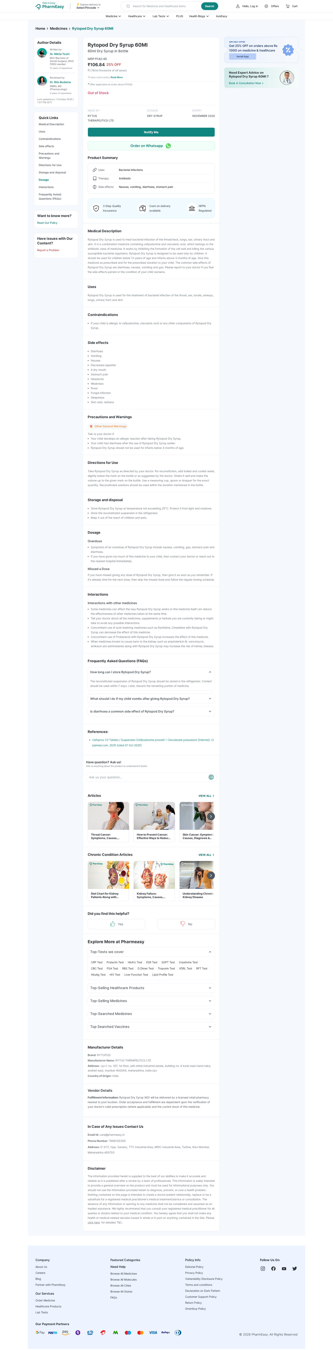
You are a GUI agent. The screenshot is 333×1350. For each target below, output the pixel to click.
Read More (117, 77)
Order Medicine (45, 1300)
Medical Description (51, 124)
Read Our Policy (47, 222)
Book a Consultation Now (245, 83)
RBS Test (128, 968)
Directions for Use (50, 165)
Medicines (58, 28)
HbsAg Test (98, 974)
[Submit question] (211, 777)
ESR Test (151, 962)
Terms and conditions (198, 1284)
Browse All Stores (121, 1291)
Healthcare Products (48, 1306)
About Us (41, 1266)
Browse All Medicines (123, 1273)
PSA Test (112, 968)
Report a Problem (48, 250)
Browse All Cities (120, 1285)
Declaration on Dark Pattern (202, 1290)
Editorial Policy (194, 1266)
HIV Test (115, 974)
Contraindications (50, 138)
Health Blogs (197, 16)
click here (94, 1222)
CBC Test (97, 968)
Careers (40, 1272)
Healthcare (135, 16)
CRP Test (97, 962)
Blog (38, 1278)
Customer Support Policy (201, 1296)
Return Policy (193, 1302)
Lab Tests (159, 16)
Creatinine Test (188, 962)
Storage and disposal (52, 172)
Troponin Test (166, 968)
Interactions (46, 187)
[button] (170, 6)
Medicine (111, 16)
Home (40, 28)
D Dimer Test (146, 968)
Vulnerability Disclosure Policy (204, 1278)
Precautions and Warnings (49, 155)
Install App (243, 56)
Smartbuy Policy (195, 1308)
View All (204, 795)
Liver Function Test (136, 974)
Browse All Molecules (123, 1279)
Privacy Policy (194, 1272)
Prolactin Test (115, 962)
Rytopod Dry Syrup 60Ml (92, 28)
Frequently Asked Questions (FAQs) (50, 196)
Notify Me (151, 132)
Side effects (46, 146)
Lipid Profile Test (162, 974)
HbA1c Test (135, 962)
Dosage (44, 179)
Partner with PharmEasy (50, 1284)
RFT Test (201, 968)
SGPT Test (168, 962)
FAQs (113, 1297)
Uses (42, 131)
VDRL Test (185, 968)
